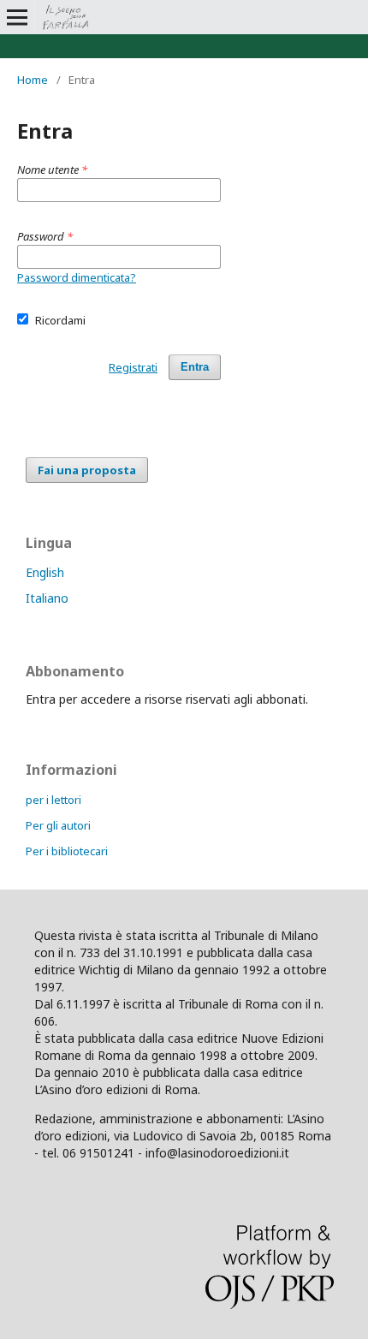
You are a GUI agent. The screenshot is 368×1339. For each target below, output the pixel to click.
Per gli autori (58, 825)
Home (32, 79)
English (45, 572)
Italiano (47, 598)
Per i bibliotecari (67, 851)
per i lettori (53, 799)
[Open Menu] (17, 17)
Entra (195, 366)
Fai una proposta (87, 470)
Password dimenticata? (76, 277)
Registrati (133, 367)
